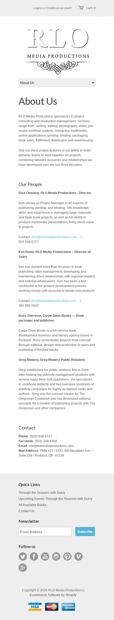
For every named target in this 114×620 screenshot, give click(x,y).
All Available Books (32, 505)
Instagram (56, 556)
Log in (37, 8)
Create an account (59, 8)
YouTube (45, 556)
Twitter (23, 556)
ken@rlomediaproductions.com (53, 301)
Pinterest (67, 556)
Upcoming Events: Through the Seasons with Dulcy (55, 499)
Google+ (23, 567)
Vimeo (78, 556)
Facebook (34, 556)
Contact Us (26, 511)
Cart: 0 (90, 8)
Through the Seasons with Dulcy (42, 493)
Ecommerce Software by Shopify (53, 595)
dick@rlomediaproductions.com (54, 237)
